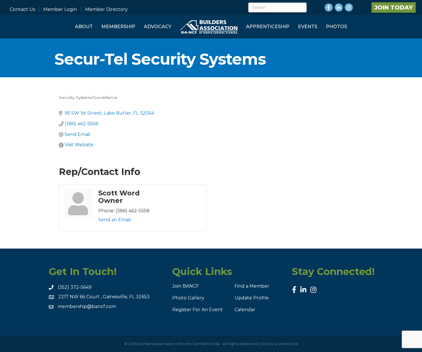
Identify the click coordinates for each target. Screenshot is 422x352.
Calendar (245, 309)
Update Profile (252, 298)
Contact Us (22, 9)
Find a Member (252, 286)
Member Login (60, 9)
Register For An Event (197, 309)
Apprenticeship (267, 26)
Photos (336, 26)
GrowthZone (286, 343)
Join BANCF (185, 286)
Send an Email (114, 219)
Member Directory (106, 9)
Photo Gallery (188, 298)
